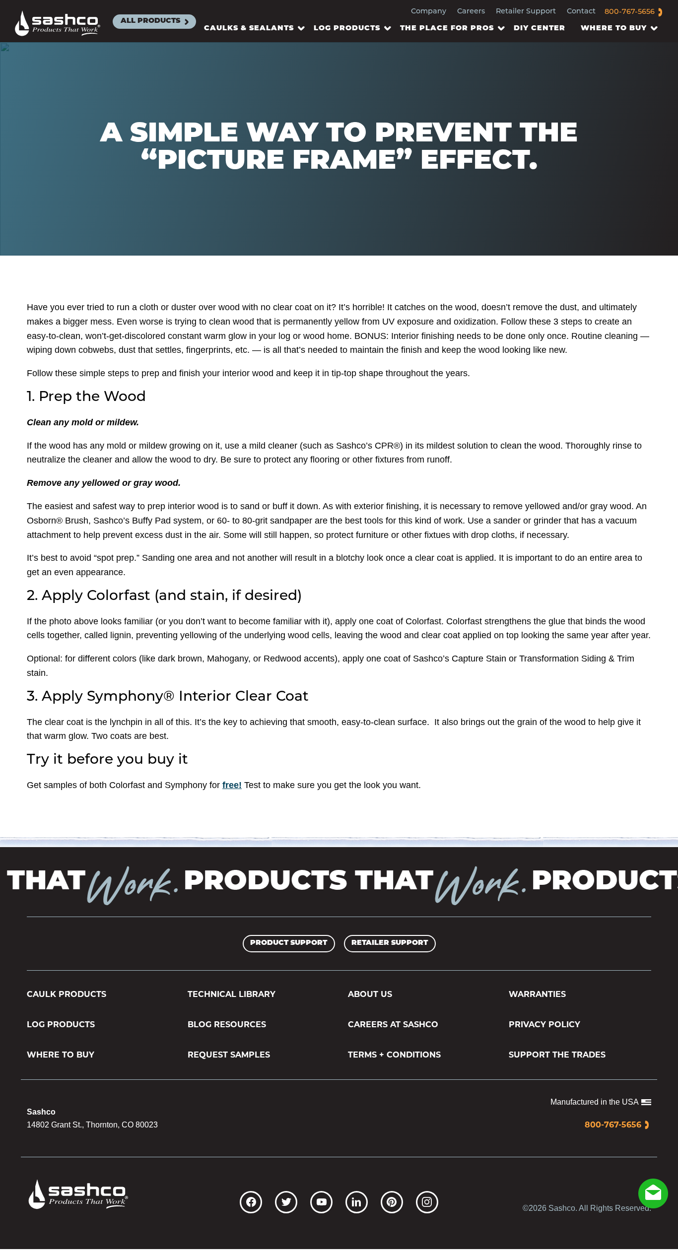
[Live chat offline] (653, 1193)
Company (428, 11)
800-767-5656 (630, 12)
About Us (370, 994)
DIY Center (539, 28)
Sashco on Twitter (286, 1202)
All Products (150, 21)
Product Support (288, 943)
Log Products (61, 1024)
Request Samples (229, 1054)
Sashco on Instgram (427, 1202)
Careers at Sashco (393, 1024)
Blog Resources (227, 1024)
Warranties (537, 994)
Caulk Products (66, 994)
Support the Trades (557, 1054)
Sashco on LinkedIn (356, 1202)
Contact (581, 11)
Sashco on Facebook (251, 1202)
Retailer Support (526, 11)
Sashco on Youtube (321, 1202)
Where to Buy (60, 1054)
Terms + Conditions (394, 1054)
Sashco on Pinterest (392, 1202)
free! (232, 785)
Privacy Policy (544, 1024)
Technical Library (231, 994)
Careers (471, 11)
